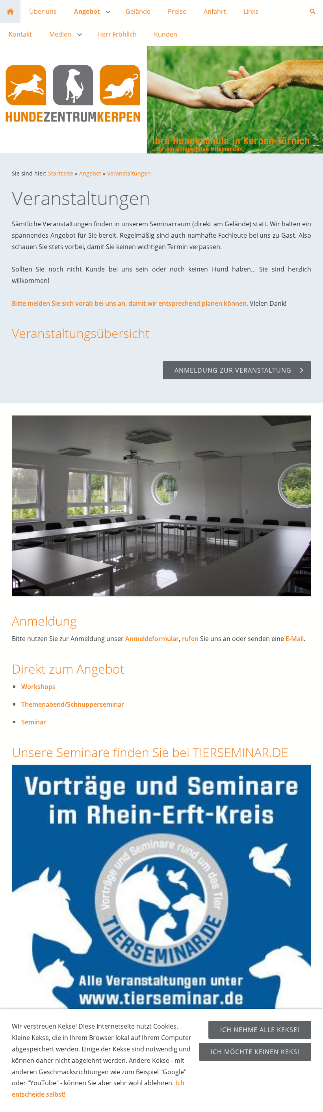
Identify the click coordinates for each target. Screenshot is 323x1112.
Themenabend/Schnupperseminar (72, 704)
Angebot (90, 173)
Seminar (33, 722)
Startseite (60, 173)
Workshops (38, 686)
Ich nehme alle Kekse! (259, 1029)
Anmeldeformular (152, 638)
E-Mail (295, 638)
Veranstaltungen (129, 173)
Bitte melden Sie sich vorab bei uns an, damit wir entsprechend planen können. (130, 303)
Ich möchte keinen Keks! (255, 1051)
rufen (190, 638)
